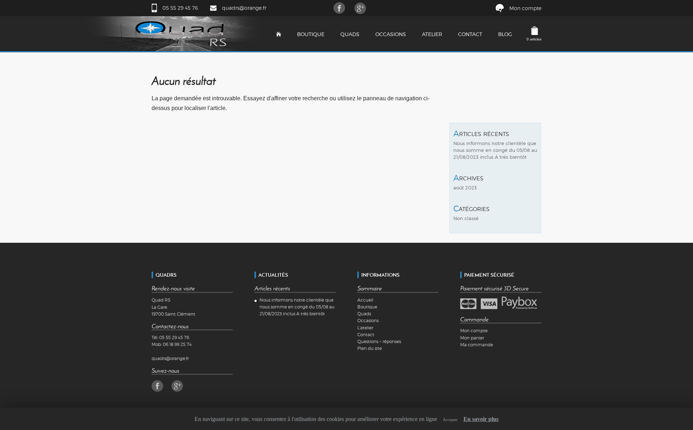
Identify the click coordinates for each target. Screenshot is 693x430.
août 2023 (465, 187)
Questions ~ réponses (379, 341)
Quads (349, 34)
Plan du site (369, 348)
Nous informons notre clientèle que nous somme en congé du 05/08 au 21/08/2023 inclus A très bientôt (495, 150)
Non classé (466, 218)
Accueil (365, 300)
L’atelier (365, 327)
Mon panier (472, 338)
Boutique (310, 34)
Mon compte (525, 8)
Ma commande (476, 344)
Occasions (390, 34)
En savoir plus (480, 419)
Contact (470, 34)
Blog (505, 34)
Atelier (432, 34)
